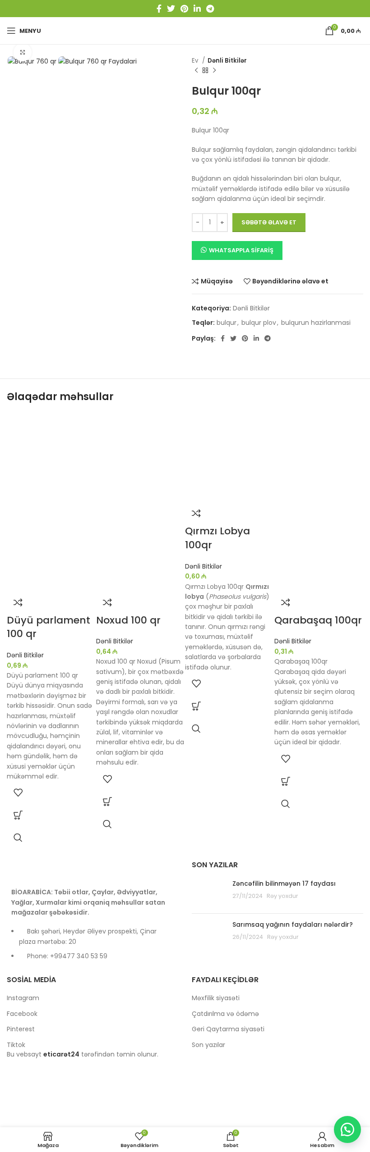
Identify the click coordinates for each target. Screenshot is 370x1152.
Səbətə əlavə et (268, 222)
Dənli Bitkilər (227, 60)
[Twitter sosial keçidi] (171, 8)
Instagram (23, 998)
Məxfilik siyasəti (216, 998)
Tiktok (16, 1045)
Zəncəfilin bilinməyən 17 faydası (284, 883)
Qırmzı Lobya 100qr (217, 538)
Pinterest (21, 1029)
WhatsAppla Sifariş (241, 250)
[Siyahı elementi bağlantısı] (92, 948)
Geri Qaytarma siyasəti (228, 1029)
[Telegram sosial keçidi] (210, 8)
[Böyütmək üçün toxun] (23, 52)
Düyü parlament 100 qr (48, 627)
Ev (196, 60)
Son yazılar (208, 1045)
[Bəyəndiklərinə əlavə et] (18, 792)
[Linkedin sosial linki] (197, 8)
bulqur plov (258, 322)
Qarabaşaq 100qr (318, 620)
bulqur (226, 322)
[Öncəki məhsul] (196, 70)
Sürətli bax (18, 837)
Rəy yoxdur (282, 896)
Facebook (22, 1014)
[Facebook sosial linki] (159, 8)
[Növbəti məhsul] (214, 70)
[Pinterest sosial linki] (184, 8)
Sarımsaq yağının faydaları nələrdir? (292, 924)
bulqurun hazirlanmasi (316, 322)
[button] (18, 815)
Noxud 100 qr (128, 620)
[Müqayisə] (18, 602)
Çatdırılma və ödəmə (225, 1014)
